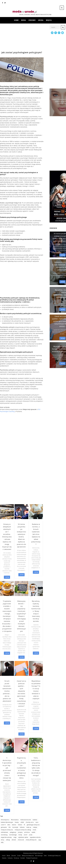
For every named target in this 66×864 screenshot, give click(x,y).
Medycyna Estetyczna (28, 855)
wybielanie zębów (23, 837)
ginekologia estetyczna (33, 825)
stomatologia (13, 835)
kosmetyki (15, 827)
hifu (10, 827)
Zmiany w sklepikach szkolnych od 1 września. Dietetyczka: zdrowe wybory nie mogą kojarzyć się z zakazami (7, 536)
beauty (17, 822)
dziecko (14, 825)
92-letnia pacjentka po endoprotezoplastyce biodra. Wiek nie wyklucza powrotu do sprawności (21, 535)
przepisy (20, 832)
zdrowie (14, 840)
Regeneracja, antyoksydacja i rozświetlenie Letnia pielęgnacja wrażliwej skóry (21, 768)
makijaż (35, 827)
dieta (8, 825)
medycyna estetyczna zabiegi (23, 830)
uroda (30, 835)
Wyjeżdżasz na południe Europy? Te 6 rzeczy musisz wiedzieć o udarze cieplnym (35, 690)
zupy (39, 840)
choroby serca (30, 822)
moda (34, 830)
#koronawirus (15, 820)
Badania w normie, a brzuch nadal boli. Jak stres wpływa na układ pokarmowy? (35, 534)
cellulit (22, 822)
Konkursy (16, 858)
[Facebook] (2, 2)
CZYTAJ (7, 577)
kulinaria (22, 827)
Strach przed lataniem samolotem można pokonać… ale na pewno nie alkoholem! (6, 691)
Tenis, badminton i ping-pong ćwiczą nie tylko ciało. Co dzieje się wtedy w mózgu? (36, 766)
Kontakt (23, 858)
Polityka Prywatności (31, 858)
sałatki (33, 832)
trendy (20, 835)
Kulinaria (10, 858)
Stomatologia (39, 855)
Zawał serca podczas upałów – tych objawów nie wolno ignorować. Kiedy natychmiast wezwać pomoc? (21, 693)
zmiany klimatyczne (31, 840)
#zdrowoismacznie (25, 820)
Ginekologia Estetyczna (54, 855)
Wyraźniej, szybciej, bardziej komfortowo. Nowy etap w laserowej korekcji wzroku (36, 611)
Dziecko (4, 858)
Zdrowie (32, 20)
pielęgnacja (13, 832)
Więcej (49, 20)
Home (16, 20)
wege (14, 837)
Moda (23, 20)
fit (24, 825)
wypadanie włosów (35, 837)
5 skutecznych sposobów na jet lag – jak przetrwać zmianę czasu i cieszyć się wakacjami (7, 769)
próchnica (27, 832)
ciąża (36, 822)
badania (35, 820)
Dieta (45, 855)
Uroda (40, 20)
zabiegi (8, 840)
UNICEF (25, 835)
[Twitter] (5, 2)
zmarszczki (21, 840)
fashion (20, 825)
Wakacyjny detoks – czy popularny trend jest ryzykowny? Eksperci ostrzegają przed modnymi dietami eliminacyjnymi (21, 616)
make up (28, 827)
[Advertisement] (22, 37)
